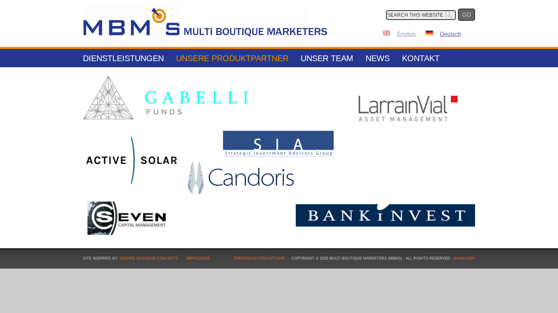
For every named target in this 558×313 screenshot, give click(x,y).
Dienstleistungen (123, 58)
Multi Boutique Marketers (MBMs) (205, 20)
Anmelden (464, 258)
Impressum (198, 258)
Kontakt (421, 58)
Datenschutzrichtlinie (259, 258)
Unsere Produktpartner (232, 58)
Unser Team (327, 58)
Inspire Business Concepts (149, 258)
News (378, 58)
